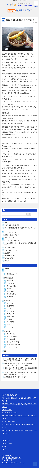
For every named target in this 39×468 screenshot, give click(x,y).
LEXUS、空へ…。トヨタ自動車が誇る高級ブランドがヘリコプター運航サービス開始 (20, 364)
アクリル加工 (11, 286)
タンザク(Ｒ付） (12, 347)
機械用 (9, 288)
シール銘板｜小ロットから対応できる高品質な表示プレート (20, 244)
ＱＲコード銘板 (9, 247)
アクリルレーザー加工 (11, 250)
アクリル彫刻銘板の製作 (12, 225)
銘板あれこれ (11, 294)
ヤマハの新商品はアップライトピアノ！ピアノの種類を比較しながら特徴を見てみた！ (20, 360)
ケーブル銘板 (11, 339)
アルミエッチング (10, 232)
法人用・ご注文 (9, 258)
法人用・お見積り (10, 255)
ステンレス (10, 314)
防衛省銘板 (10, 311)
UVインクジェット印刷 (11, 240)
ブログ (6, 261)
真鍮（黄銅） (11, 316)
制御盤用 (10, 297)
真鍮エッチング (9, 238)
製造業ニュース (12, 274)
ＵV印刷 (9, 319)
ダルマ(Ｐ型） (11, 334)
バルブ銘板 (10, 322)
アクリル (10, 303)
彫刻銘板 (10, 281)
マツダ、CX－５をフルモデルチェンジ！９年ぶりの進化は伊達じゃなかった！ (20, 373)
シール (9, 324)
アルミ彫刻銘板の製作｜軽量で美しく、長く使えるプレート (20, 229)
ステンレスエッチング (11, 235)
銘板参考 (7, 331)
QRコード (10, 327)
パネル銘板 (10, 283)
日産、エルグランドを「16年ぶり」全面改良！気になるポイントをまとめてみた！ (20, 369)
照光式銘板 (10, 306)
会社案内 (7, 253)
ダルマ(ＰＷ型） (12, 336)
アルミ (9, 308)
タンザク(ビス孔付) (13, 344)
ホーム (6, 222)
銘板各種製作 (8, 278)
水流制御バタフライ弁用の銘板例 (15, 377)
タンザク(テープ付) (13, 342)
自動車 (6, 269)
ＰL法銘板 (10, 291)
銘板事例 (7, 300)
